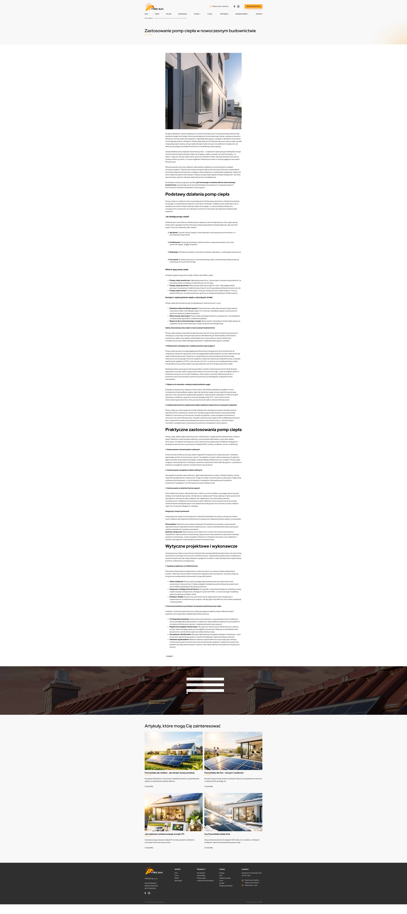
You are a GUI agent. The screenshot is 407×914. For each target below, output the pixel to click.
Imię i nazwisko (191, 676)
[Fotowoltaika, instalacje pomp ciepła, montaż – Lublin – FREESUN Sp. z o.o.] (154, 6)
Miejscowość (191, 687)
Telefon (189, 682)
